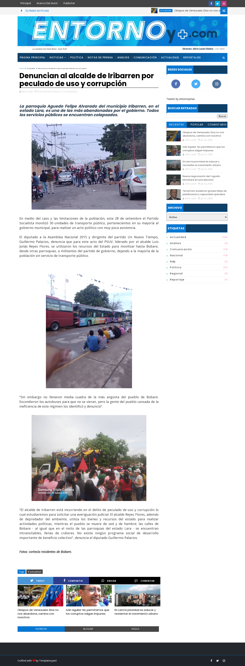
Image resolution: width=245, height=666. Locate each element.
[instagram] (224, 3)
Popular (197, 124)
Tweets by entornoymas (180, 99)
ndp (173, 261)
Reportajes (192, 57)
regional (176, 273)
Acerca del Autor (47, 3)
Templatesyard (47, 660)
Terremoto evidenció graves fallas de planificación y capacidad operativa (205, 192)
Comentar (148, 580)
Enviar (111, 580)
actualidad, (71, 91)
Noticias (56, 57)
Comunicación (145, 57)
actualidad (149, 10)
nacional (176, 255)
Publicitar (69, 3)
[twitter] (217, 3)
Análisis (123, 57)
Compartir (75, 580)
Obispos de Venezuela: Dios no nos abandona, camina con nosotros (200, 10)
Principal (25, 3)
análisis (175, 243)
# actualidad (34, 571)
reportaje (177, 279)
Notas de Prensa (100, 57)
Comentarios (217, 125)
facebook (41, 628)
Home (21, 68)
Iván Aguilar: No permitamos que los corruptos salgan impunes (87, 611)
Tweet (40, 580)
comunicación (181, 249)
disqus (135, 628)
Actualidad (170, 57)
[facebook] (211, 3)
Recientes (176, 124)
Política (76, 57)
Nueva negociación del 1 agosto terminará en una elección (201, 178)
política (175, 267)
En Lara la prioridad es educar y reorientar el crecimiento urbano (136, 611)
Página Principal (32, 57)
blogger (88, 628)
